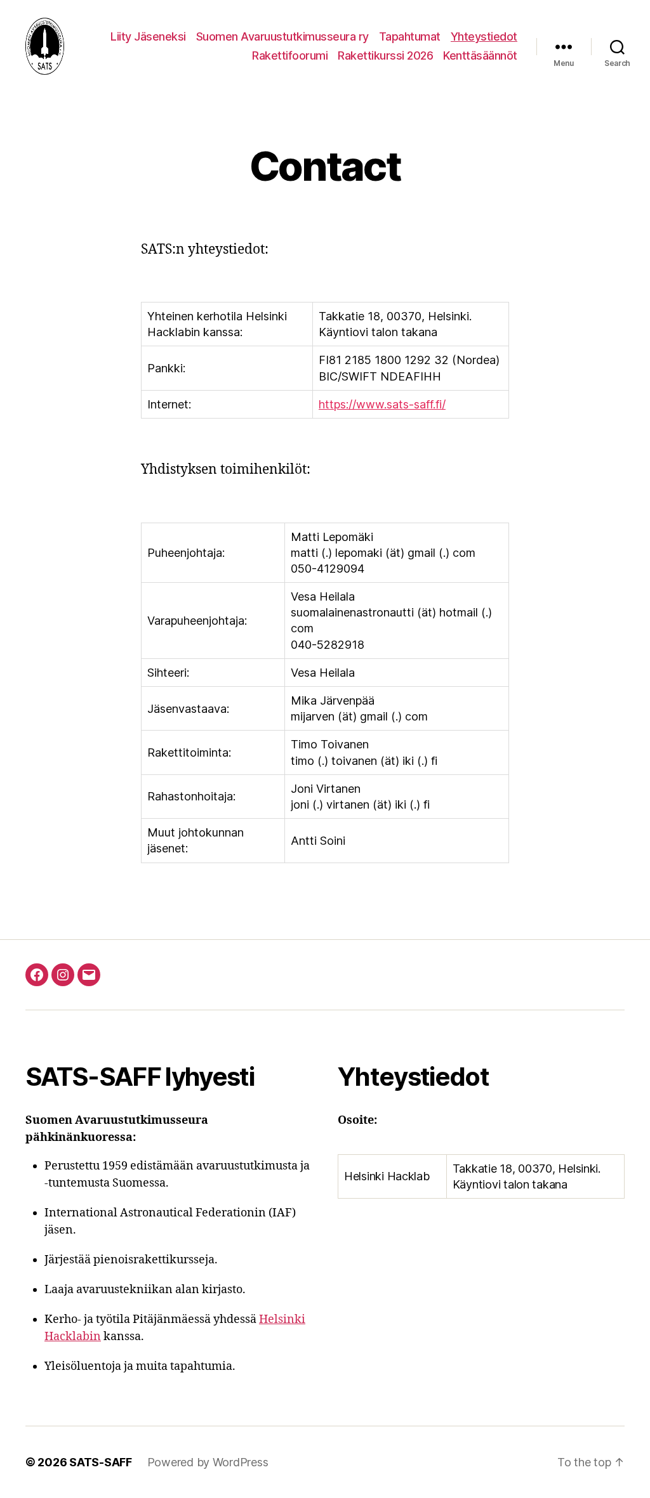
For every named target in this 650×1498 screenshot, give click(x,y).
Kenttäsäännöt (480, 55)
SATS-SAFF (100, 1462)
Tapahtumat (410, 36)
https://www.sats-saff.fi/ (382, 404)
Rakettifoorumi (290, 55)
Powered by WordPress (208, 1462)
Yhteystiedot (484, 36)
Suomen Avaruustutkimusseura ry (282, 36)
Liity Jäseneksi (148, 36)
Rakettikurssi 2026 (385, 55)
